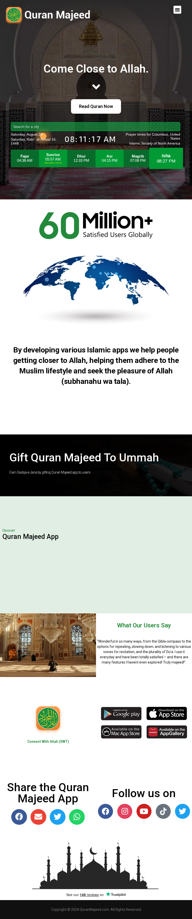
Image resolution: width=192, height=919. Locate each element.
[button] (178, 10)
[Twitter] (182, 811)
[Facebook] (105, 811)
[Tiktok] (163, 811)
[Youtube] (144, 811)
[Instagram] (124, 811)
